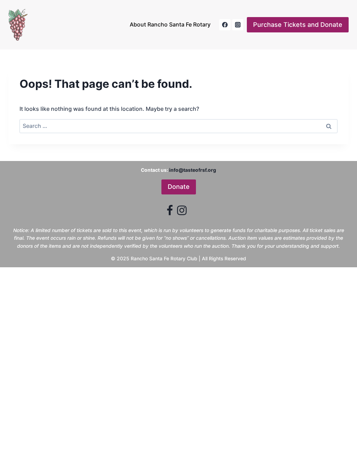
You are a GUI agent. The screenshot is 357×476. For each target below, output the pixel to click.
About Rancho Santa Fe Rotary (170, 24)
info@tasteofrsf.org (192, 170)
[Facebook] (224, 24)
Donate (179, 186)
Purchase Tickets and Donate (297, 24)
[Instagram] (237, 24)
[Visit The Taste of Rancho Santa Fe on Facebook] (170, 212)
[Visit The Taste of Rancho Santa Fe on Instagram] (182, 212)
